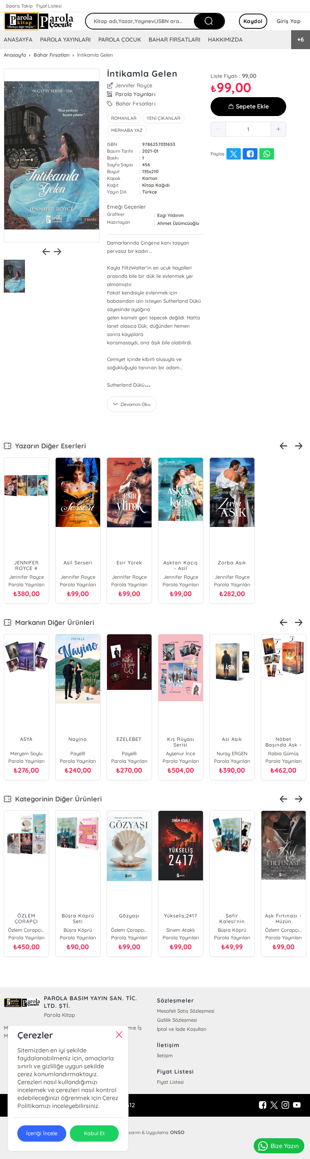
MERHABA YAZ (127, 130)
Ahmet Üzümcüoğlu (178, 223)
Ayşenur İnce (180, 753)
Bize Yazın (285, 1146)
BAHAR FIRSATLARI (174, 39)
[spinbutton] (248, 129)
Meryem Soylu (26, 753)
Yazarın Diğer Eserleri (48, 446)
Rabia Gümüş (283, 753)
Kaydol (253, 21)
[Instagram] (285, 1105)
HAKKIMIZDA (225, 39)
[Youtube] (296, 1105)
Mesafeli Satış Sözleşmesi (185, 1011)
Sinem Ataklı (180, 930)
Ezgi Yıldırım (170, 215)
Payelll (77, 753)
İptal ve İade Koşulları (181, 1029)
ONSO (177, 1132)
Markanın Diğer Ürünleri (52, 622)
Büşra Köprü (78, 930)
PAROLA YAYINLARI (65, 39)
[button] (218, 129)
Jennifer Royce (133, 85)
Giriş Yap (289, 21)
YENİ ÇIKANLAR (163, 118)
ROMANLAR (123, 118)
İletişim (165, 1055)
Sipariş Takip (19, 6)
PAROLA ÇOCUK (119, 39)
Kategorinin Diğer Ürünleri (56, 799)
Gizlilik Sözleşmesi (177, 1020)
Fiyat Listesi (49, 6)
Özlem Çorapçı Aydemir (26, 930)
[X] (274, 1105)
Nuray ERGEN (232, 753)
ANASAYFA (18, 39)
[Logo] (39, 21)
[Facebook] (262, 1105)
